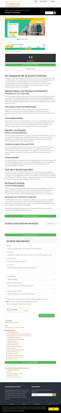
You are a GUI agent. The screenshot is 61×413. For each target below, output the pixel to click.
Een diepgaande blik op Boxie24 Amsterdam (19, 334)
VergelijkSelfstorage (12, 4)
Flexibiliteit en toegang (14, 337)
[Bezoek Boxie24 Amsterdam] (25, 34)
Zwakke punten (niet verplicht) (14, 291)
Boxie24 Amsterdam (13, 332)
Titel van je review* (11, 258)
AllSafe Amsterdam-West (14, 377)
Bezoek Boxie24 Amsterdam (30, 362)
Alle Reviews (50, 223)
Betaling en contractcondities (15, 355)
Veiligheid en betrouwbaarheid (16, 339)
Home (35, 1)
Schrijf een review (12, 359)
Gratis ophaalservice (13, 344)
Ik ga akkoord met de (20, 304)
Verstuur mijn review (46, 315)
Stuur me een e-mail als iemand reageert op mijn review (22, 301)
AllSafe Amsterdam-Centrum (15, 373)
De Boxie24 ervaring (13, 351)
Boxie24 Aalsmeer (12, 375)
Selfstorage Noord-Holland (20, 10)
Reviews (53, 1)
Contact (11, 404)
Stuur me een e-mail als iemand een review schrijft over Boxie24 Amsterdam (28, 299)
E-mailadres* (9, 252)
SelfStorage (43, 1)
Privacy (24, 404)
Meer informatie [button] (21, 410)
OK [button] (53, 409)
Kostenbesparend (12, 341)
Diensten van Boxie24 (13, 343)
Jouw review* (9, 265)
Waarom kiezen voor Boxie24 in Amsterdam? (19, 335)
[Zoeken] (54, 12)
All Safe (10, 371)
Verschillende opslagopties (15, 346)
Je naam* (8, 245)
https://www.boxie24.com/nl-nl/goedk (14, 327)
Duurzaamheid (12, 348)
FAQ (50, 404)
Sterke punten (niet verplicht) (13, 283)
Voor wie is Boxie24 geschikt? (16, 350)
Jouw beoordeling (11, 276)
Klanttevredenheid (12, 353)
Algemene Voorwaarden (25, 304)
